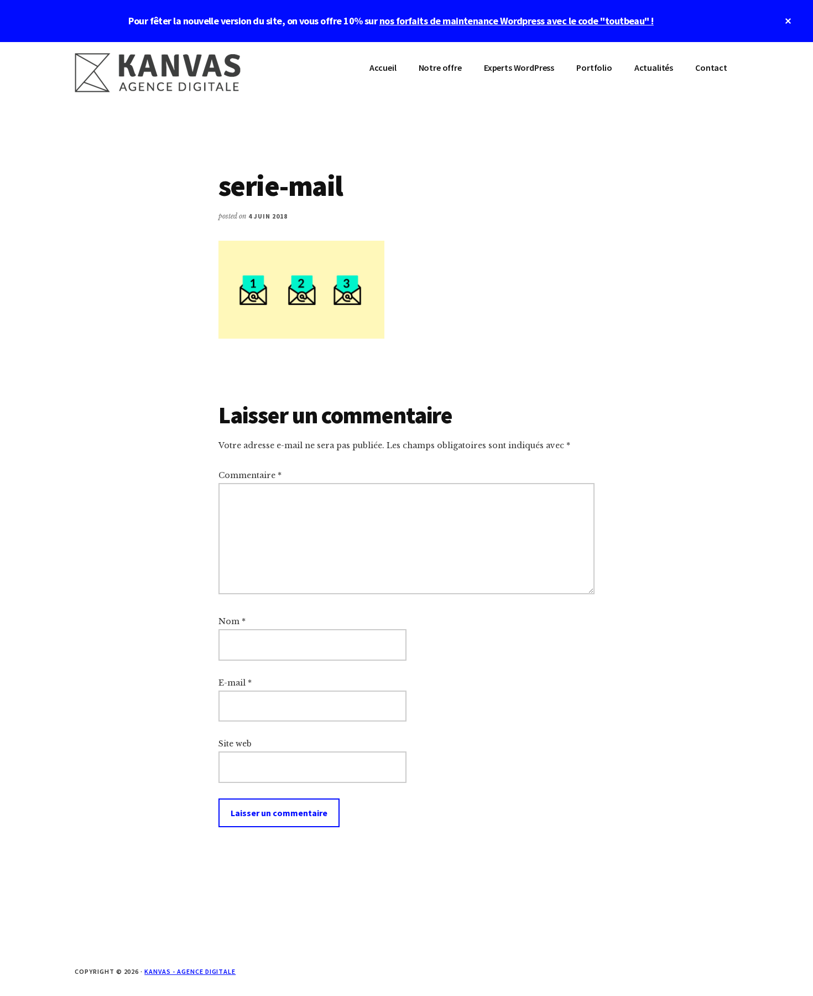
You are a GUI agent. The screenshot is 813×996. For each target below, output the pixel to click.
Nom (232, 621)
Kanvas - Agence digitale (190, 971)
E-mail (235, 683)
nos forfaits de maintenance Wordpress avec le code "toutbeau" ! (516, 20)
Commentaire (250, 475)
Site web (235, 744)
